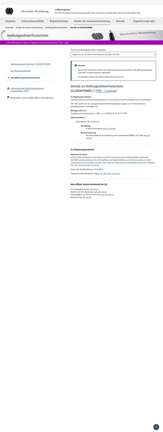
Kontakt (120, 21)
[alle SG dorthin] (109, 129)
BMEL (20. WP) (100, 173)
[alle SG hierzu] (93, 165)
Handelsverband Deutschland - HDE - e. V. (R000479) (92, 113)
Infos (67, 43)
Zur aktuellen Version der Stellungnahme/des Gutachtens (101, 77)
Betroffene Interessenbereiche (25, 78)
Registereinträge (59, 21)
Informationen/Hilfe (33, 21)
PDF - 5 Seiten (106, 91)
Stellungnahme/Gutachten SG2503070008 (30, 64)
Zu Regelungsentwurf (21, 71)
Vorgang (82, 165)
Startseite (10, 21)
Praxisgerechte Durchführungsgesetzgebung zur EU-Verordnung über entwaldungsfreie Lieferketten (111, 99)
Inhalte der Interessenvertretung (92, 21)
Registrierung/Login (144, 21)
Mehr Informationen (44, 98)
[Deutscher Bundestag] (28, 11)
